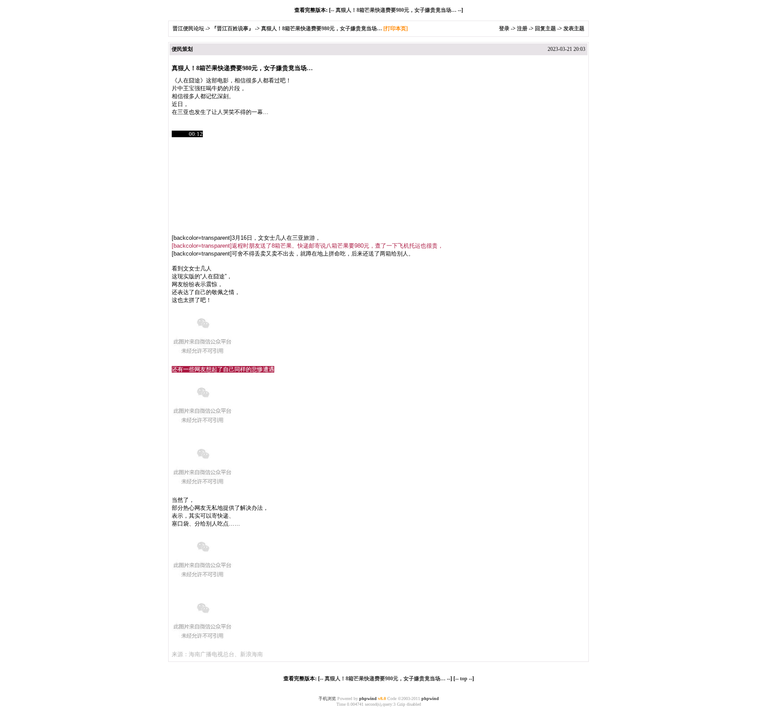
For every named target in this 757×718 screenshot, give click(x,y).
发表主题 (573, 28)
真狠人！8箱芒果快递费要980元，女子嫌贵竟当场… (396, 10)
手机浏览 (327, 698)
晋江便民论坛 (188, 28)
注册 (522, 28)
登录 (504, 28)
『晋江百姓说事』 (233, 28)
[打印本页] (395, 28)
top (463, 678)
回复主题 (545, 28)
